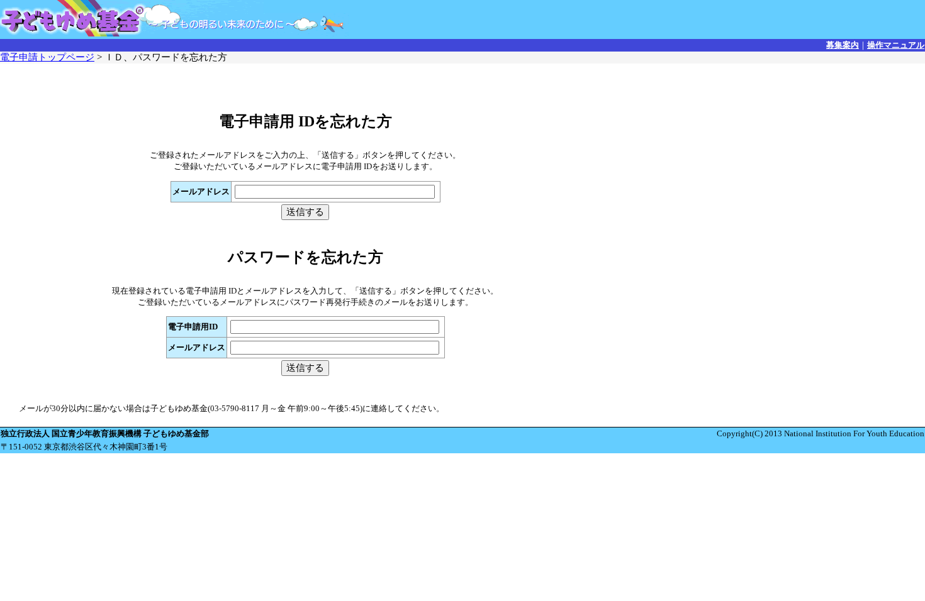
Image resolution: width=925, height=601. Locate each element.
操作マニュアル (895, 45)
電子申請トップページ (47, 57)
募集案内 (842, 45)
